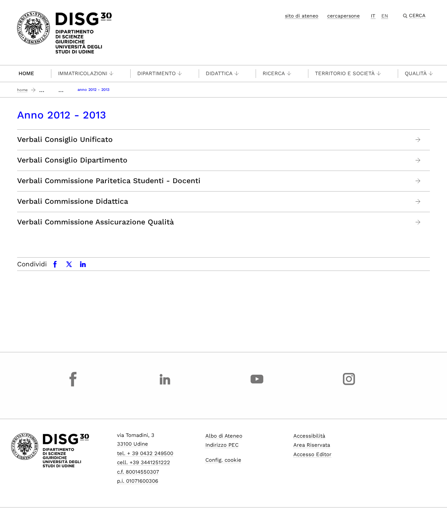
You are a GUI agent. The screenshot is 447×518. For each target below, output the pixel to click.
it (373, 16)
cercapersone (343, 16)
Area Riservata (311, 445)
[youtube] (257, 385)
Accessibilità (309, 436)
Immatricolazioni (82, 73)
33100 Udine (132, 444)
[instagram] (349, 385)
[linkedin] (165, 385)
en (384, 16)
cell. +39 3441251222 (143, 462)
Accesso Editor (312, 454)
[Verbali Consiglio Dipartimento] (418, 160)
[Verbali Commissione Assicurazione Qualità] (418, 222)
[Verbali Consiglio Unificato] (418, 139)
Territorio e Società (345, 73)
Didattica (219, 73)
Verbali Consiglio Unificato (65, 139)
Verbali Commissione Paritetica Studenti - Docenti (108, 181)
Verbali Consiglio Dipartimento (72, 160)
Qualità (416, 73)
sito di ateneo (301, 16)
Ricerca (274, 73)
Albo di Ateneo (223, 436)
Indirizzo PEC (222, 445)
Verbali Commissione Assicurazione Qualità (95, 222)
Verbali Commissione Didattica (72, 201)
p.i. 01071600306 (137, 481)
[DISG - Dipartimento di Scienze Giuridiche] (64, 32)
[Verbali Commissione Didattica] (418, 201)
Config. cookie (223, 460)
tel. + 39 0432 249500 (145, 453)
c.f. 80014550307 (138, 472)
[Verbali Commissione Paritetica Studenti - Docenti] (418, 181)
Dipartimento (156, 73)
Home (26, 73)
